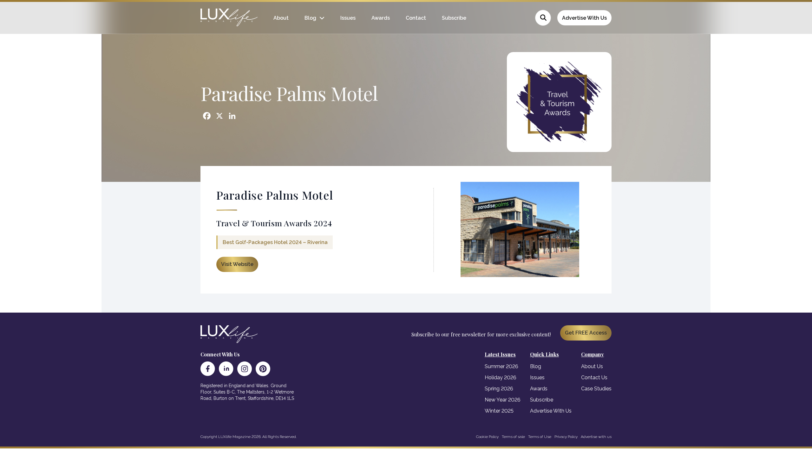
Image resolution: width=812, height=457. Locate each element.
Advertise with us (596, 436)
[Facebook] (207, 368)
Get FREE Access (586, 333)
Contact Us (594, 377)
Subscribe (454, 18)
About (281, 18)
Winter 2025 (499, 411)
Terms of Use (539, 436)
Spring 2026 (499, 389)
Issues (348, 18)
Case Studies (596, 389)
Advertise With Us (584, 18)
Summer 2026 (501, 366)
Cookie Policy (487, 436)
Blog (310, 18)
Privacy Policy (566, 436)
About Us (592, 366)
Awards (380, 18)
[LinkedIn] (226, 368)
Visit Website (237, 264)
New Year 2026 (503, 400)
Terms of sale (513, 436)
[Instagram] (244, 368)
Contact (416, 18)
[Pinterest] (263, 368)
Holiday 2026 (500, 377)
